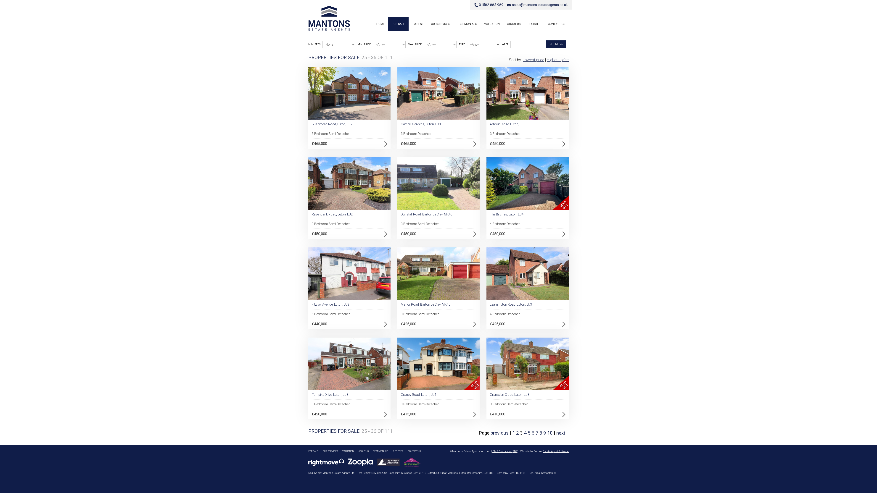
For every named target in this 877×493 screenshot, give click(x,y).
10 (550, 433)
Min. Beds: (314, 44)
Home (380, 24)
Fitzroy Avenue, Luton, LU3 (330, 304)
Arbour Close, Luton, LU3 (507, 124)
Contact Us (556, 24)
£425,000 (408, 324)
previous (500, 433)
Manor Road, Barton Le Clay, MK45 (425, 304)
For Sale (398, 24)
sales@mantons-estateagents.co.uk (540, 5)
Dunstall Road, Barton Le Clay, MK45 (426, 214)
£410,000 (497, 414)
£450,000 (497, 143)
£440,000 (319, 324)
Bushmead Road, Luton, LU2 (332, 124)
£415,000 (408, 414)
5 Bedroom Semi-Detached (331, 314)
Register (534, 24)
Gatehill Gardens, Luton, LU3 (421, 124)
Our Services (440, 24)
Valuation (492, 24)
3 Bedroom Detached (416, 134)
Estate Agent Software (556, 451)
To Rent (418, 24)
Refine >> (556, 44)
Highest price (558, 60)
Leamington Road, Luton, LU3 (511, 304)
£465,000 (319, 143)
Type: (462, 44)
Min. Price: (364, 44)
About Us (513, 24)
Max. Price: (415, 44)
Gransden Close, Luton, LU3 (509, 394)
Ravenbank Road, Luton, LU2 (332, 214)
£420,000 (319, 414)
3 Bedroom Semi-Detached (331, 134)
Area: (505, 44)
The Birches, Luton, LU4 (506, 214)
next (560, 433)
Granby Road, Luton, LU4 (418, 394)
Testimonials (467, 24)
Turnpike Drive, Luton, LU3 (330, 394)
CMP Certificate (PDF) (505, 451)
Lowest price (533, 60)
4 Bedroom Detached (505, 224)
